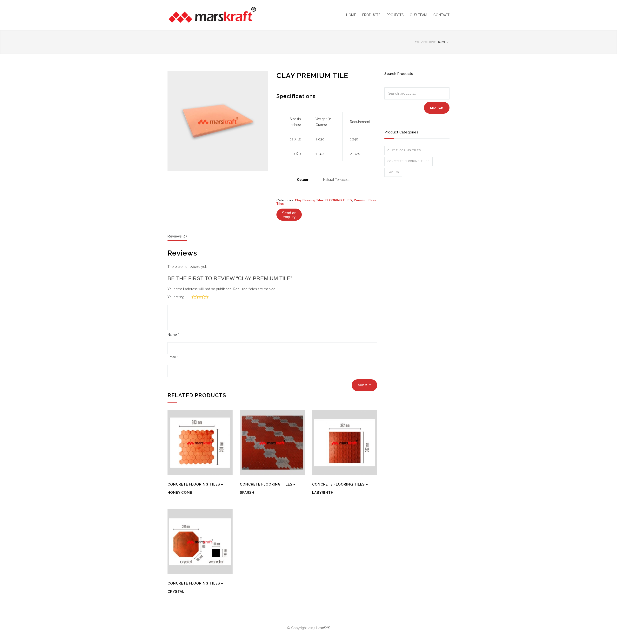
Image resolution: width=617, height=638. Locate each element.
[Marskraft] (212, 15)
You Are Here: (425, 42)
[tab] (177, 237)
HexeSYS (323, 628)
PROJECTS (395, 15)
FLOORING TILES (338, 200)
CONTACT (441, 15)
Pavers (393, 172)
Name (173, 334)
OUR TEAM (418, 15)
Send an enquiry (289, 215)
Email (173, 357)
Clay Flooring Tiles (309, 200)
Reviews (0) (177, 236)
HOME (351, 15)
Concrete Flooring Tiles (408, 161)
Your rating (176, 297)
